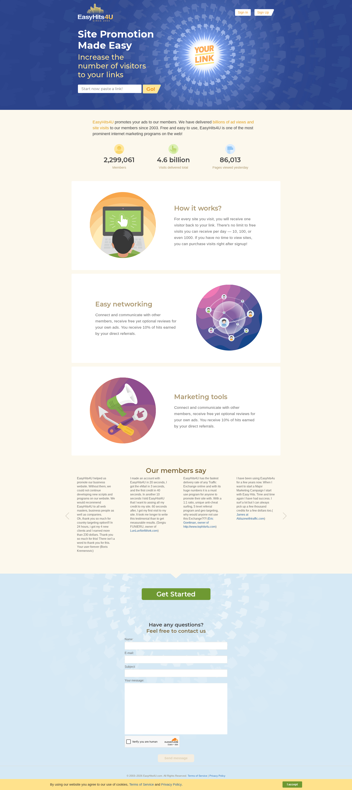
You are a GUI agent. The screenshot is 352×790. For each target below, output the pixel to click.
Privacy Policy (217, 775)
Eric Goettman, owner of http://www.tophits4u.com (199, 522)
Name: (129, 639)
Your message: (134, 680)
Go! (150, 89)
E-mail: (129, 653)
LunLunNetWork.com (144, 530)
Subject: (130, 666)
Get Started (176, 594)
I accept (292, 784)
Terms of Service (197, 775)
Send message (176, 758)
